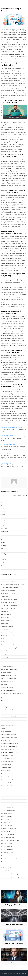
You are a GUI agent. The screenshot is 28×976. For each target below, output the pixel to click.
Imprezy (3, 520)
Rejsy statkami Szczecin (6, 843)
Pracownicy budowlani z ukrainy (8, 773)
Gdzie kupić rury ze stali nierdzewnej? (10, 713)
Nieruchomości (4, 531)
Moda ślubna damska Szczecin (8, 681)
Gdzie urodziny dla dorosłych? (8, 725)
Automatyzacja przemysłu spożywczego (10, 864)
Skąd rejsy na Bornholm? (7, 779)
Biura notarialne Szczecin (7, 578)
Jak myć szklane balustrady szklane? (9, 660)
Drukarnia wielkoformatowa (7, 663)
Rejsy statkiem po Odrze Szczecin (9, 825)
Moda (2, 525)
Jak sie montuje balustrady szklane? (9, 657)
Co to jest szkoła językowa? (7, 645)
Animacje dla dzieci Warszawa (8, 810)
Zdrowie (3, 571)
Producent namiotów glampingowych (10, 716)
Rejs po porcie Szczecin (6, 792)
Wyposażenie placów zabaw (7, 761)
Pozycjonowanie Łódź (6, 463)
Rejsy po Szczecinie (5, 831)
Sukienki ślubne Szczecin (7, 684)
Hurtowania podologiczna (7, 614)
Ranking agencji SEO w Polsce (8, 593)
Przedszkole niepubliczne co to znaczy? (10, 867)
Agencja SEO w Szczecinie (7, 871)
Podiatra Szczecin (5, 623)
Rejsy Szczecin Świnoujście (7, 855)
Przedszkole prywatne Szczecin (8, 641)
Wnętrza (3, 568)
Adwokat (3, 719)
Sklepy (2, 548)
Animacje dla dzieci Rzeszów (7, 782)
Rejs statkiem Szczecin (6, 822)
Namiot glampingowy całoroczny (8, 710)
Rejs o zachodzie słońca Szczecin (8, 801)
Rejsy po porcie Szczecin (6, 785)
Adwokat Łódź (4, 722)
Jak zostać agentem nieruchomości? (9, 707)
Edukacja (3, 514)
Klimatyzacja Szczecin (6, 731)
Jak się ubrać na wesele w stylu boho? (9, 752)
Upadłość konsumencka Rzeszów (8, 678)
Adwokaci (3, 728)
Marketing (3, 522)
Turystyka (3, 559)
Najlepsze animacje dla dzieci (8, 590)
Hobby (2, 517)
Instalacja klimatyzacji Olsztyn (8, 608)
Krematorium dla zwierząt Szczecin (9, 599)
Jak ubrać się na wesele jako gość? (9, 746)
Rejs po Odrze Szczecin (6, 804)
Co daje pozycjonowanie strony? (10, 491)
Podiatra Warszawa (5, 620)
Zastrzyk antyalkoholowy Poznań (8, 581)
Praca (2, 537)
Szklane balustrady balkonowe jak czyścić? (11, 648)
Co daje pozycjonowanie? (19, 495)
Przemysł (3, 542)
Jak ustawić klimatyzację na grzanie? (9, 743)
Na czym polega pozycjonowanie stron (9, 444)
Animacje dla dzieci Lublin (7, 846)
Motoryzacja (4, 528)
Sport (2, 551)
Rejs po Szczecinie (5, 819)
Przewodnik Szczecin (6, 697)
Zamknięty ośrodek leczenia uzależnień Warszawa (12, 584)
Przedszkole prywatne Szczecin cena (9, 638)
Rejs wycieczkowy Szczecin (7, 798)
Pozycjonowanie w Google (7, 435)
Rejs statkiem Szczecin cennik (8, 795)
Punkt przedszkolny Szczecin (7, 635)
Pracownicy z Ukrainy (6, 770)
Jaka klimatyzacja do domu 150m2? (9, 737)
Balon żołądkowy (5, 617)
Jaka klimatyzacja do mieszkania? (8, 734)
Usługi (2, 565)
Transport (3, 556)
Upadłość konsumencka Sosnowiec (9, 669)
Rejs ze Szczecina (5, 789)
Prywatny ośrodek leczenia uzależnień (10, 587)
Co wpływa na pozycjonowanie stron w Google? (11, 427)
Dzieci (2, 508)
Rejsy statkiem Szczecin (6, 813)
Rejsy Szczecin (4, 861)
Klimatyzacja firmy (5, 740)
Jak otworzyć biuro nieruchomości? (9, 703)
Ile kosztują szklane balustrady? (8, 654)
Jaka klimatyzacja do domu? (7, 755)
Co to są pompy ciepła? (6, 629)
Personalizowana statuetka (7, 666)
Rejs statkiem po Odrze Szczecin (8, 828)
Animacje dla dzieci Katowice (7, 834)
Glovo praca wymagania (6, 767)
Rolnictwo (3, 545)
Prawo (2, 539)
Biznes (2, 503)
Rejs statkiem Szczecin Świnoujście (9, 858)
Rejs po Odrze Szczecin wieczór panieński (10, 840)
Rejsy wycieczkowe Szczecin (7, 837)
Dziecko (3, 511)
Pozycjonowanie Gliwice (6, 453)
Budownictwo (4, 505)
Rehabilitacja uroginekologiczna (8, 602)
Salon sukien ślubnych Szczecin (8, 675)
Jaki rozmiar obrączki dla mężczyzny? (9, 874)
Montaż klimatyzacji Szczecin (7, 758)
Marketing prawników (6, 764)
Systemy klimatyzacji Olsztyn (8, 632)
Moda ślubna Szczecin (6, 672)
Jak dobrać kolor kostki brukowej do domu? (11, 880)
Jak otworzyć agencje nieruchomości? (9, 690)
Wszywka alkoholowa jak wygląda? (9, 605)
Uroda (2, 562)
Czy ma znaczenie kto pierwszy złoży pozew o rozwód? (14, 877)
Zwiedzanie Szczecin (5, 700)
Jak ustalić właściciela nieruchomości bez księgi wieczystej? (12, 694)
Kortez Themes (22, 973)
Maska (14, 2)
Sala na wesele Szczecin (6, 776)
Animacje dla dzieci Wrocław (7, 807)
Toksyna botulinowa (5, 596)
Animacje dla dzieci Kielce (7, 849)
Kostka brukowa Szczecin (7, 626)
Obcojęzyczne (4, 534)
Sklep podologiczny (5, 611)
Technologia (4, 554)
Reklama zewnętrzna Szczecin (8, 749)
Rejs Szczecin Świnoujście (7, 852)
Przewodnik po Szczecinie (7, 687)
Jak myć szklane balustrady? (7, 651)
